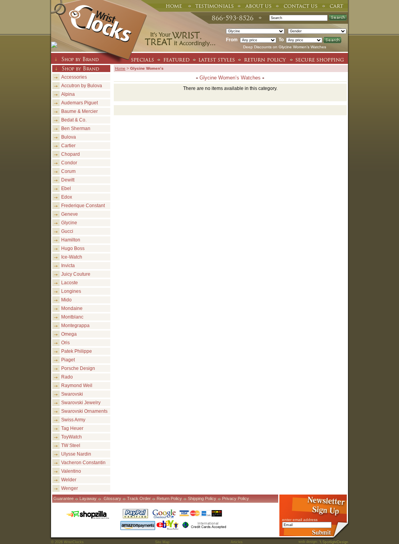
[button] (398, 543)
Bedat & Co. (74, 120)
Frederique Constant (83, 205)
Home (120, 68)
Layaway (88, 498)
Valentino (71, 471)
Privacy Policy (235, 498)
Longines (71, 291)
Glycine (69, 222)
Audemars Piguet (79, 103)
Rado (67, 377)
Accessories (74, 77)
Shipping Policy (202, 498)
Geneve (69, 214)
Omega (69, 334)
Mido (66, 300)
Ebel (66, 188)
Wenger (69, 488)
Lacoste (69, 282)
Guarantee (63, 498)
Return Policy (169, 498)
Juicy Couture (75, 274)
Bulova (68, 137)
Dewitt (67, 180)
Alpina (68, 94)
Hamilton (70, 240)
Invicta (68, 265)
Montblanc (72, 317)
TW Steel (70, 445)
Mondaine (72, 308)
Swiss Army (73, 420)
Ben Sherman (75, 128)
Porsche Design (78, 368)
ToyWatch (71, 437)
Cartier (68, 145)
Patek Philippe (76, 351)
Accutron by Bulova (81, 85)
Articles (237, 542)
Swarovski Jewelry (81, 402)
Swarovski (72, 394)
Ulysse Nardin (76, 454)
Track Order (139, 498)
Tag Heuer (72, 428)
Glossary (112, 498)
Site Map (162, 542)
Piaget (68, 360)
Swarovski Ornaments (84, 411)
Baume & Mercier (79, 111)
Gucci (67, 231)
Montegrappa (75, 325)
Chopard (70, 154)
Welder (68, 479)
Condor (69, 162)
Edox (66, 197)
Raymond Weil (76, 385)
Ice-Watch (71, 257)
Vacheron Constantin (83, 462)
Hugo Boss (73, 248)
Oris (65, 342)
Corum (68, 171)
